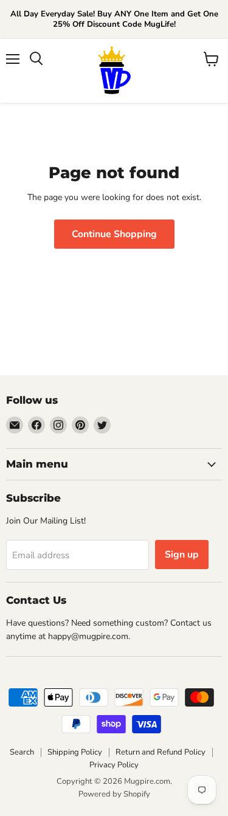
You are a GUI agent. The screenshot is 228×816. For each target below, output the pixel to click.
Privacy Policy (114, 764)
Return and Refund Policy (161, 752)
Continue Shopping (114, 234)
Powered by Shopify (114, 794)
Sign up (182, 554)
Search (22, 752)
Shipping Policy (74, 752)
